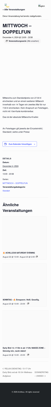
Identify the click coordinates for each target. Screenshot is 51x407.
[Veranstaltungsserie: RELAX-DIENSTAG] (28, 355)
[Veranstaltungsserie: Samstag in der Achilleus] (37, 256)
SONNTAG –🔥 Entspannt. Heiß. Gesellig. (21, 299)
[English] (41, 6)
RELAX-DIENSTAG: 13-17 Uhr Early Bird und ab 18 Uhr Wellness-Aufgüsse (18, 372)
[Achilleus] (7, 6)
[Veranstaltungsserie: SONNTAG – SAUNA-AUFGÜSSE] (28, 303)
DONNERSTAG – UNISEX (41, 374)
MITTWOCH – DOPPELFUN (15, 183)
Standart (6, 190)
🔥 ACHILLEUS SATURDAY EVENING (19, 252)
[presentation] (24, 232)
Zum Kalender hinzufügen (20, 144)
